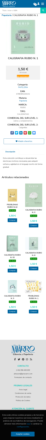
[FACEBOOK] (15, 359)
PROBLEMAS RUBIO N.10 (12, 205)
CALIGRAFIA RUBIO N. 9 (12, 297)
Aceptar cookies (22, 434)
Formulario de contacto (23, 377)
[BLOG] (31, 359)
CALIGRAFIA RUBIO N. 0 (33, 211)
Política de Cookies (23, 400)
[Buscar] (43, 10)
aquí (29, 423)
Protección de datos (23, 397)
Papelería (7, 15)
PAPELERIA (23, 87)
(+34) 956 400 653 (23, 370)
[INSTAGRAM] (27, 359)
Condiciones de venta (23, 393)
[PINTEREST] (23, 359)
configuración (23, 426)
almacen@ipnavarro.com (23, 374)
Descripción (10, 152)
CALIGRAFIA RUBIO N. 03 (12, 256)
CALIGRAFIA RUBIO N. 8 (33, 254)
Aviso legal (23, 389)
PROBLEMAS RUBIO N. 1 (33, 297)
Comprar (12, 220)
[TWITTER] (19, 359)
